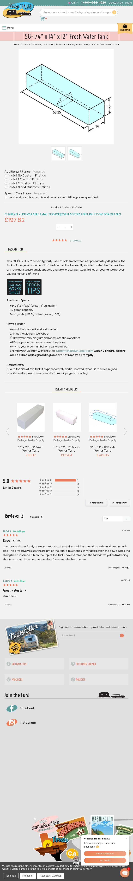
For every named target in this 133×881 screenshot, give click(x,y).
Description (15, 249)
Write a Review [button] (121, 502)
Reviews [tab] (12, 516)
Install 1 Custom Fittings (26, 179)
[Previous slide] (125, 431)
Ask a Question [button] (97, 502)
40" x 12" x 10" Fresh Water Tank (67, 449)
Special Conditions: (25, 193)
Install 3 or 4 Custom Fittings (29, 187)
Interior (26, 44)
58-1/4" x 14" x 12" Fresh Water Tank (101, 44)
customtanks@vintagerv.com (74, 351)
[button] (123, 568)
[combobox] (79, 12)
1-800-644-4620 (93, 2)
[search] (114, 12)
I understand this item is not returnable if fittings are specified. (53, 197)
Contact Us (116, 2)
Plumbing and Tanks (43, 44)
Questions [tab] (34, 516)
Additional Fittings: (25, 171)
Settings (11, 875)
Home (17, 44)
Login (128, 2)
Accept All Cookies (50, 875)
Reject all (27, 875)
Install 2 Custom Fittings (26, 183)
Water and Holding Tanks (69, 44)
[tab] (66, 389)
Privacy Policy (84, 868)
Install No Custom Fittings (27, 175)
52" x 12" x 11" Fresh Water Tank (102, 449)
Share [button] (9, 567)
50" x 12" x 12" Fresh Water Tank (30, 449)
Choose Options (102, 417)
